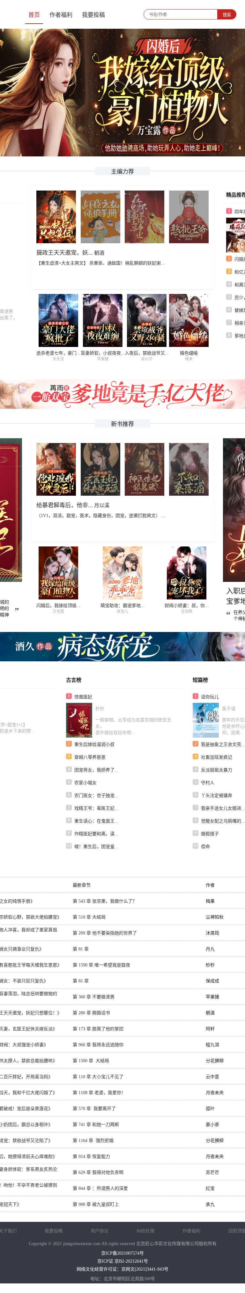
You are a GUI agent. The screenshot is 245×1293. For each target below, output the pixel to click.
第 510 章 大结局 (89, 917)
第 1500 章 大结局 (91, 1060)
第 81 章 (81, 949)
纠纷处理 (145, 1231)
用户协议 (99, 1231)
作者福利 (60, 15)
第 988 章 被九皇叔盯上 (96, 1204)
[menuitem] (34, 14)
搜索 (227, 14)
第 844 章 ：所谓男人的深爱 (100, 1188)
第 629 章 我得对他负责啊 (98, 1172)
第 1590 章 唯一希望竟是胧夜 (101, 965)
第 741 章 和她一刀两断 (96, 1124)
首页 (34, 15)
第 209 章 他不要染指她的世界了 (105, 933)
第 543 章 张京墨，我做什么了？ (105, 901)
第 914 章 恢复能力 (91, 1156)
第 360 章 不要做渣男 (94, 997)
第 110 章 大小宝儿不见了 (98, 1076)
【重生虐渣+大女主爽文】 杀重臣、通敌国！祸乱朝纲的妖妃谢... (100, 263)
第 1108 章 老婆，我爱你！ (99, 1092)
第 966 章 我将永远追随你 (98, 1044)
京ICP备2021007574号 (122, 1253)
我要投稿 (93, 15)
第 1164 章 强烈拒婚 (93, 1140)
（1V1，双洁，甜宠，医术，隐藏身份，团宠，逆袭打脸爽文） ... (100, 515)
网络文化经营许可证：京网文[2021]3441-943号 (122, 1269)
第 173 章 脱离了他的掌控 (98, 1028)
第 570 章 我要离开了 (94, 1108)
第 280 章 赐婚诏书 (91, 1013)
